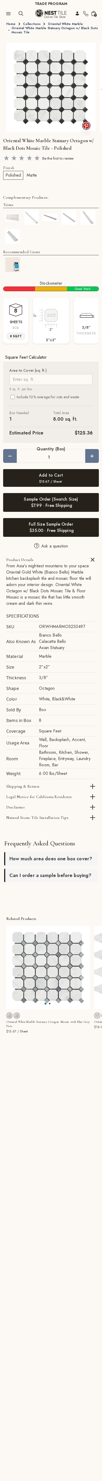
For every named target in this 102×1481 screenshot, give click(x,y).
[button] (51, 87)
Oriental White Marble (65, 24)
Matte (32, 175)
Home (11, 24)
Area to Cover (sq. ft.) (28, 370)
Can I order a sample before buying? (50, 875)
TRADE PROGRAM (51, 3)
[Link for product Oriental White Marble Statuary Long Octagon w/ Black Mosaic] (97, 1015)
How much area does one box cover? (50, 858)
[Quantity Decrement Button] (10, 456)
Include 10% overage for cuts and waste (48, 397)
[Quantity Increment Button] (92, 456)
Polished (13, 175)
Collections (32, 24)
